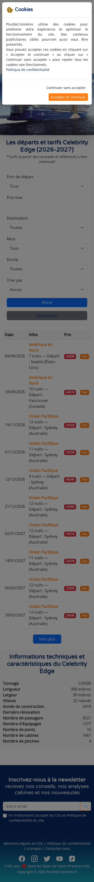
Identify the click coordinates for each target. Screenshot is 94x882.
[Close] (86, 8)
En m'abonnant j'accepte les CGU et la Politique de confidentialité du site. (48, 82)
